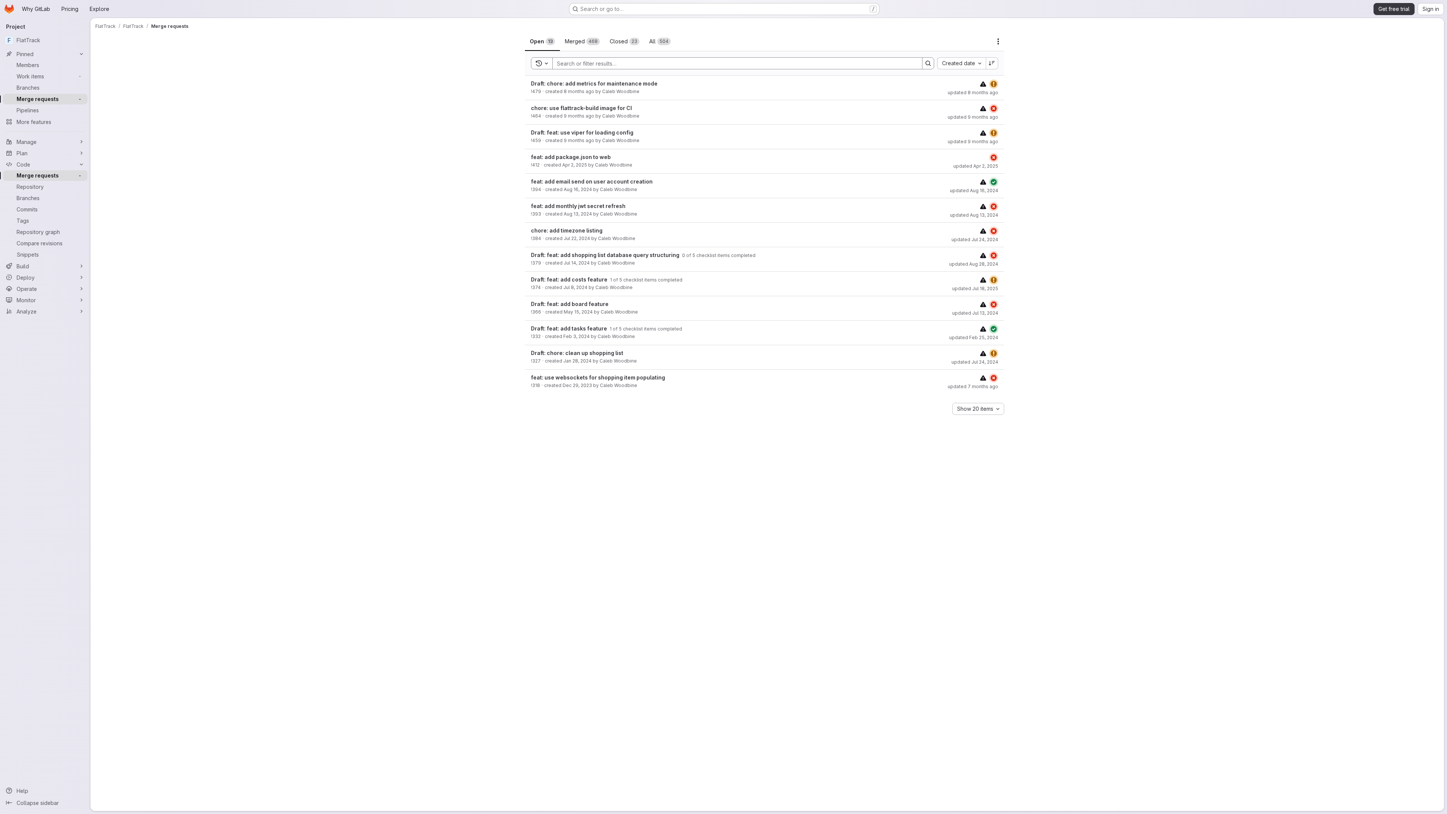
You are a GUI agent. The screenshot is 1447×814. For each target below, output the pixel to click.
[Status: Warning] (993, 84)
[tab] (542, 41)
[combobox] (961, 63)
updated (973, 92)
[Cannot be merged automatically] (983, 84)
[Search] (928, 63)
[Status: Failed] (993, 108)
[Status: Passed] (993, 182)
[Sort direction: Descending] (992, 63)
